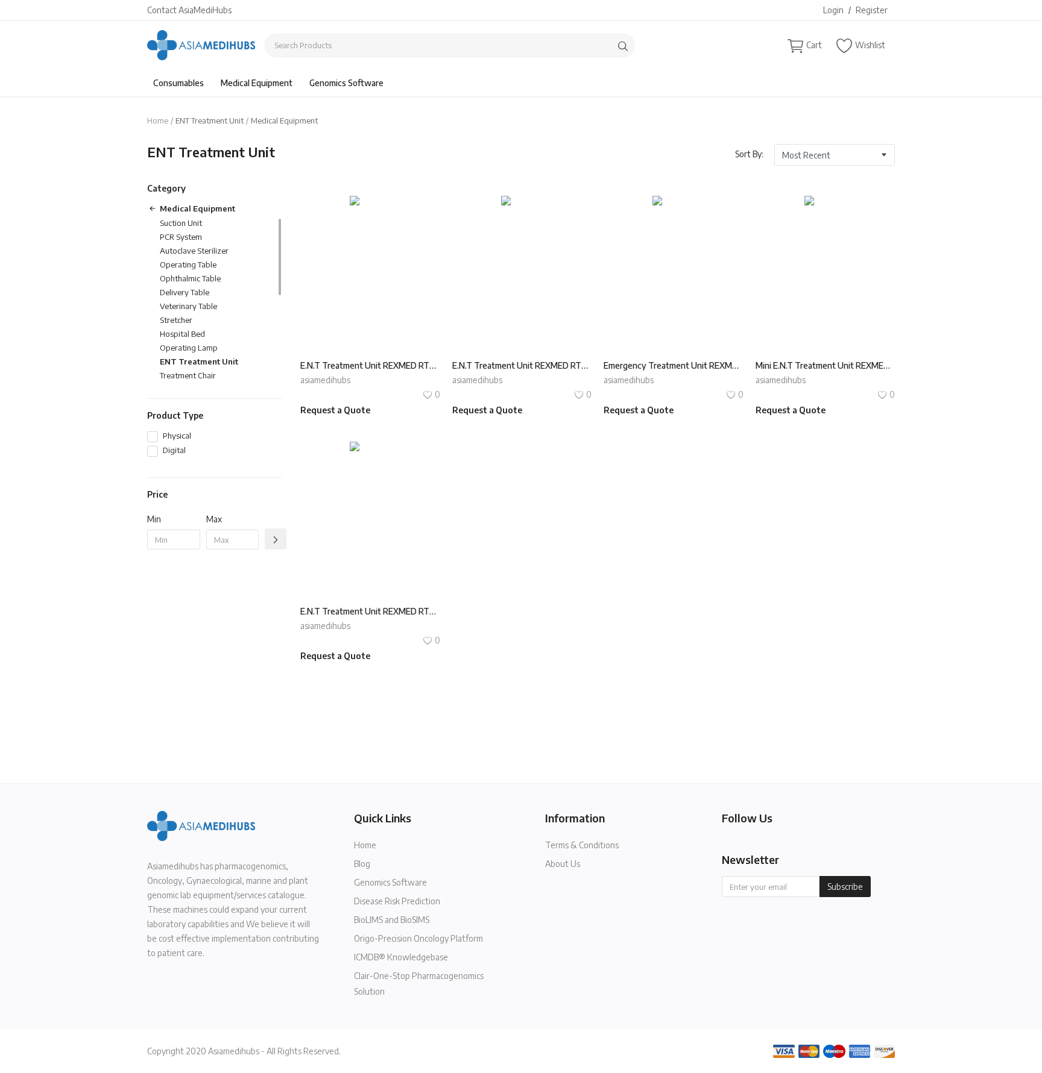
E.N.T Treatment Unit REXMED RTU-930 (522, 365)
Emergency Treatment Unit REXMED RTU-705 (674, 365)
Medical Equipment (256, 83)
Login (833, 10)
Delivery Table (184, 292)
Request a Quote (335, 410)
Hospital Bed (182, 334)
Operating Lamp (189, 347)
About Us (562, 864)
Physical (177, 435)
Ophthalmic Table (190, 278)
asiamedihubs (325, 380)
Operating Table (188, 264)
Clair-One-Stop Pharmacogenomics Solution (419, 983)
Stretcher (176, 320)
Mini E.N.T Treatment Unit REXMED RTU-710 (825, 365)
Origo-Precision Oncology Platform (418, 938)
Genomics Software (346, 83)
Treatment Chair (188, 375)
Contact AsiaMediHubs (189, 10)
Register (872, 10)
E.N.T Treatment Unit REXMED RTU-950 (370, 365)
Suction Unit (181, 223)
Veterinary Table (188, 306)
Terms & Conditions (582, 845)
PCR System (181, 237)
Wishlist (870, 45)
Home (157, 120)
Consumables (178, 83)
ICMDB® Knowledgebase (401, 957)
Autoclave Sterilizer (194, 250)
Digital (174, 450)
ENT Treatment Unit (199, 361)
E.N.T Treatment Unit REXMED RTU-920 (370, 611)
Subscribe (845, 886)
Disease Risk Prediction (397, 901)
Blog (362, 864)
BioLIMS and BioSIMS (391, 920)
